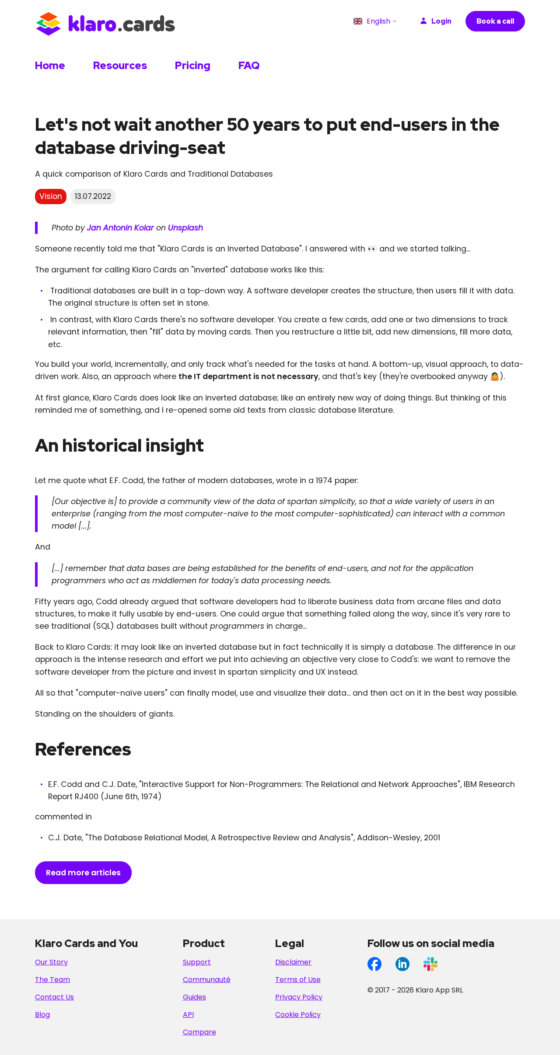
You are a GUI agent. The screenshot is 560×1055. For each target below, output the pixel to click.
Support (197, 962)
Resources (120, 65)
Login (441, 21)
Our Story (51, 962)
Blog (42, 1015)
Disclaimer (293, 962)
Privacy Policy (298, 997)
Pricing (192, 65)
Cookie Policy (298, 1015)
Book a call (495, 21)
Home (50, 65)
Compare (199, 1032)
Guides (194, 997)
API (188, 1015)
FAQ (249, 65)
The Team (52, 980)
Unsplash (185, 228)
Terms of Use (298, 980)
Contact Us (54, 997)
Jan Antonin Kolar (120, 228)
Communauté (207, 980)
